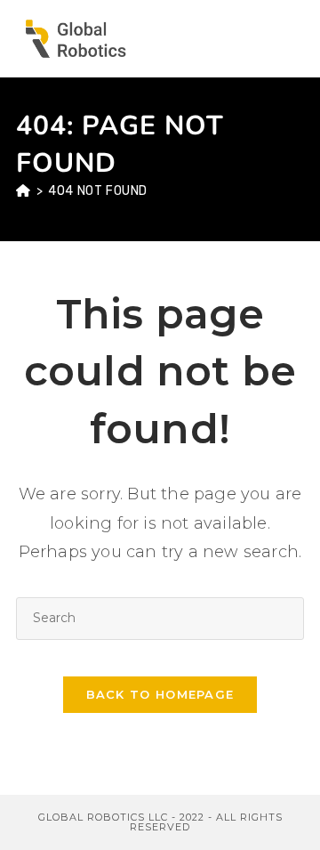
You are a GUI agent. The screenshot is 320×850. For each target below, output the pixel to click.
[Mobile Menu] (295, 38)
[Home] (23, 190)
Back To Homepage (160, 694)
